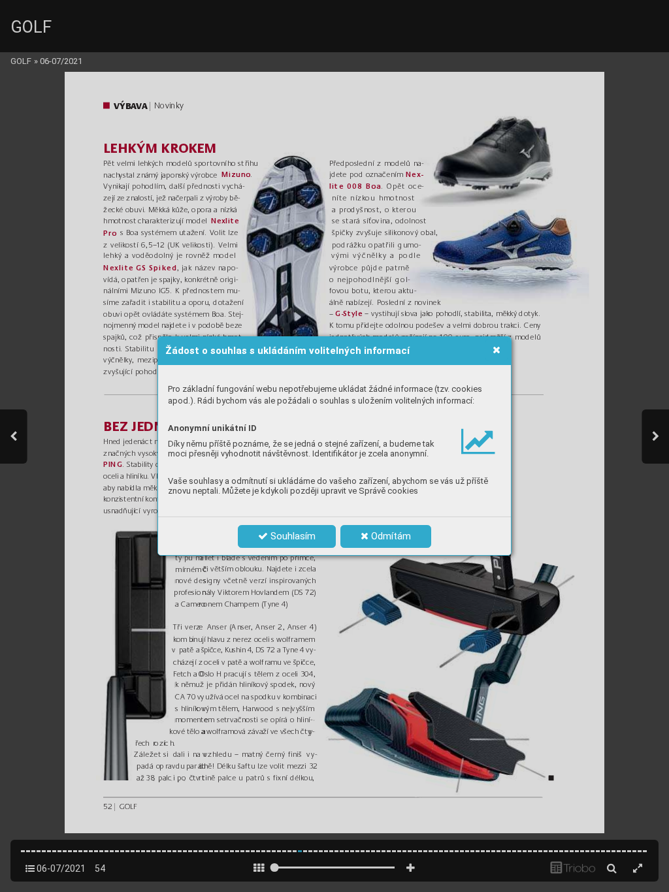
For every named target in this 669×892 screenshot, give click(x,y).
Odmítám (389, 536)
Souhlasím (292, 536)
